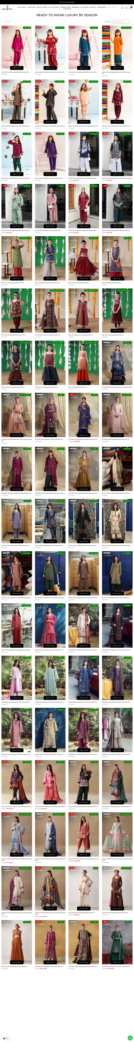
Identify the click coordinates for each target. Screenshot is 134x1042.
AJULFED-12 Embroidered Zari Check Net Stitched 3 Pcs (16, 440)
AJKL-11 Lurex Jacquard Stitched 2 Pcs (12, 282)
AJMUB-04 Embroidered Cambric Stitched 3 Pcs (15, 754)
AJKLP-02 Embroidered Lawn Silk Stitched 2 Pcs (15, 178)
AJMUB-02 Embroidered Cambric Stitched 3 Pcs (82, 754)
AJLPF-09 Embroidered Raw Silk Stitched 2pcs (15, 545)
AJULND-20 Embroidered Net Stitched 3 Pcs (81, 1019)
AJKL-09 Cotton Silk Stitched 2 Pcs (78, 282)
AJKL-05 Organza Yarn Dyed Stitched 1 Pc (80, 335)
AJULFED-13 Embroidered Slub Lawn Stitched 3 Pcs (117, 387)
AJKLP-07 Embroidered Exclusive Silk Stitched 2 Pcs (116, 73)
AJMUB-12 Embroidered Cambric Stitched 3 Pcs (49, 650)
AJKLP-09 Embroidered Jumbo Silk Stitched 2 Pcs (49, 72)
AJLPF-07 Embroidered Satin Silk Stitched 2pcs (82, 545)
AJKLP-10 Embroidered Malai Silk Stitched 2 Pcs (15, 72)
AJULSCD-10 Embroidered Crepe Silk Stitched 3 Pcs (16, 806)
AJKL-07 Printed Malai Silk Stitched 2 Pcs (13, 335)
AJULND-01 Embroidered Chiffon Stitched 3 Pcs (49, 1019)
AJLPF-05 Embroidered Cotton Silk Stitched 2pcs (49, 597)
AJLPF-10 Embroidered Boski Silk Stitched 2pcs (116, 493)
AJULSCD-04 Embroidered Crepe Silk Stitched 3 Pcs (83, 859)
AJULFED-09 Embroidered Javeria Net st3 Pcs (115, 439)
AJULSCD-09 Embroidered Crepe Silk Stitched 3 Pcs (50, 806)
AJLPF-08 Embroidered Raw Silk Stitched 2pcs (48, 545)
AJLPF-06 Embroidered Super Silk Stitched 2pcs (116, 545)
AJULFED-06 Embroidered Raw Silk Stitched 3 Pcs (16, 493)
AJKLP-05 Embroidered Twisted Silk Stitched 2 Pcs (50, 126)
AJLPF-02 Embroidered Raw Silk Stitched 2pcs (115, 597)
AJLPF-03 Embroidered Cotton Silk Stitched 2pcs (82, 597)
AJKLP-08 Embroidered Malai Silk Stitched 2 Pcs (82, 72)
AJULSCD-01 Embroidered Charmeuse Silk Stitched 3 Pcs (50, 913)
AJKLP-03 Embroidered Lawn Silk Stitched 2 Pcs (116, 126)
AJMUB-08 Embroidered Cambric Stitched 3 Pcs (15, 702)
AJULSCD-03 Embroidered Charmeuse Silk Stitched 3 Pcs (117, 859)
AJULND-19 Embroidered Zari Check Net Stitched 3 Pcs (117, 1019)
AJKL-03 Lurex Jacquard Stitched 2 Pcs (13, 387)
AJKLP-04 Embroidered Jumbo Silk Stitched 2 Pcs (83, 126)
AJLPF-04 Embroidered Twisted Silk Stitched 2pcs (16, 597)
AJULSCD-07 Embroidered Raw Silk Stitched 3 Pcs (117, 806)
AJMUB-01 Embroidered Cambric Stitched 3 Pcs (116, 754)
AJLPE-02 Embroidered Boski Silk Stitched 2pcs (82, 230)
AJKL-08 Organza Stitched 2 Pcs (111, 282)
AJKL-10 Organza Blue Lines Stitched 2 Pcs (47, 282)
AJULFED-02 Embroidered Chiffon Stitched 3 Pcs (82, 493)
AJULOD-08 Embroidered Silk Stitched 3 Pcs (81, 912)
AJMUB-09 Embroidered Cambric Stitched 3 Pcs (116, 650)
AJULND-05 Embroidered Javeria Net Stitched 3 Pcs (15, 1019)
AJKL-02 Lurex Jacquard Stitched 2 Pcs (46, 387)
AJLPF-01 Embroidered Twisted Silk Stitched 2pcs (16, 650)
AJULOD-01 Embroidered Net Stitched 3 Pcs (14, 966)
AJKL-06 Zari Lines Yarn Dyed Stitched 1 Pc (47, 335)
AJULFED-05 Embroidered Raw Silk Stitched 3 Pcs (50, 493)
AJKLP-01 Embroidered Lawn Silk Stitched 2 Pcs (49, 178)
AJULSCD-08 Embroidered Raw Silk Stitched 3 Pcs (83, 806)
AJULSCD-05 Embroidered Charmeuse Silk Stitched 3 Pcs (50, 859)
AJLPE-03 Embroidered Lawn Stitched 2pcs (48, 230)
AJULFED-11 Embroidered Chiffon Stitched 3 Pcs (49, 439)
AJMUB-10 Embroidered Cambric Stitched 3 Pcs (82, 650)
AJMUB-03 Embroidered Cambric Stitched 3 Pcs (49, 754)
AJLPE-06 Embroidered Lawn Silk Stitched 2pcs (82, 178)
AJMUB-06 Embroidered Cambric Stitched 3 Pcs (82, 702)
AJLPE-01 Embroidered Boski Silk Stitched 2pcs (116, 230)
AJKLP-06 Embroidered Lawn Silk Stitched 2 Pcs (15, 126)
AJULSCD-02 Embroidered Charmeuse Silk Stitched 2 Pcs (16, 913)
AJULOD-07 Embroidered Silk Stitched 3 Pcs (115, 912)
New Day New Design (67, 2)
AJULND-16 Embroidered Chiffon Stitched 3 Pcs (116, 966)
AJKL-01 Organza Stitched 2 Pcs (77, 387)
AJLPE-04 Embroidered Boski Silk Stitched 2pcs (15, 230)
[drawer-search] (123, 8)
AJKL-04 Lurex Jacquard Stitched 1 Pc (113, 335)
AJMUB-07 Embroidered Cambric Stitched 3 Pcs (49, 702)
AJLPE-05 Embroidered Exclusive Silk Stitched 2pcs (117, 178)
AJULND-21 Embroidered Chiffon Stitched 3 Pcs (49, 966)
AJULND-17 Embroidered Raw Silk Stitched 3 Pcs (82, 966)
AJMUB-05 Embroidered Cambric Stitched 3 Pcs (116, 702)
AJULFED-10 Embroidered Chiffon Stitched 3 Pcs (82, 439)
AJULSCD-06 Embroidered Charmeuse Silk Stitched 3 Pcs (16, 859)
